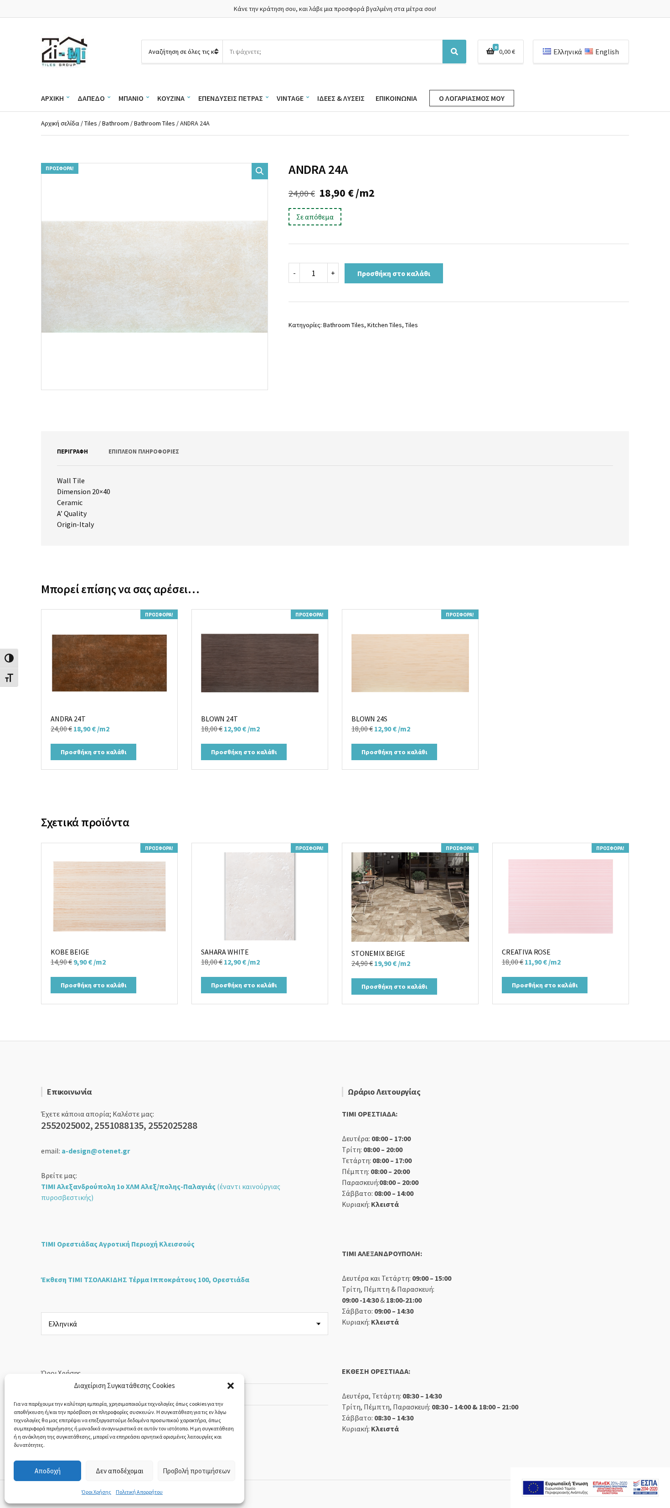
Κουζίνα (171, 98)
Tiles (90, 123)
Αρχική (52, 98)
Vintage (290, 98)
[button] (230, 1385)
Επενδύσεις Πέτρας (230, 98)
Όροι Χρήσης (96, 1491)
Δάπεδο (91, 98)
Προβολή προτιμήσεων (196, 1470)
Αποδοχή (48, 1470)
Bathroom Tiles (154, 123)
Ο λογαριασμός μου (472, 98)
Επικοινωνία (396, 98)
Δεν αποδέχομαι (120, 1470)
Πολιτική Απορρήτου (139, 1491)
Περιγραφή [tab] (72, 451)
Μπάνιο (131, 98)
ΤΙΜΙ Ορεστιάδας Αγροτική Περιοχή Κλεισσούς (118, 1243)
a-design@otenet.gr (96, 1150)
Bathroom (115, 123)
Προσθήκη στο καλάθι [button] (93, 752)
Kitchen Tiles (384, 325)
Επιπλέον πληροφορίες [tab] (143, 451)
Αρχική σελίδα (60, 123)
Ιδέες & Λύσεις (341, 98)
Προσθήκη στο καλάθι (393, 273)
